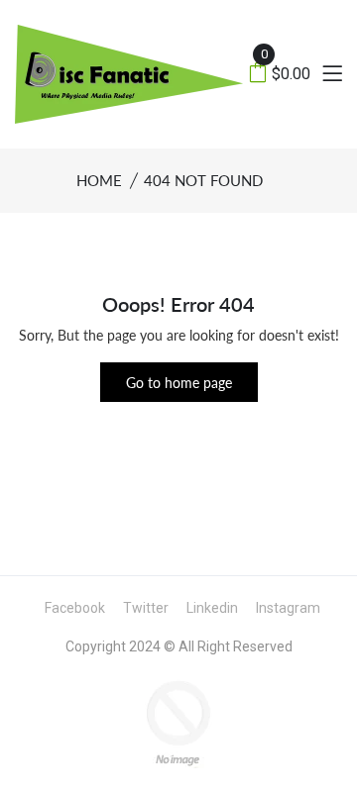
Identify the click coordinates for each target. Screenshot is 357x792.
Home (99, 180)
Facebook (75, 608)
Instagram (288, 608)
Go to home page (179, 382)
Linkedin (212, 608)
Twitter (146, 608)
